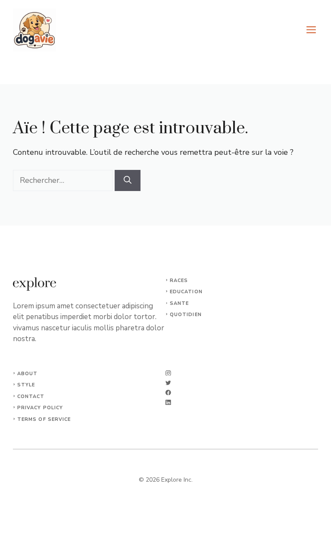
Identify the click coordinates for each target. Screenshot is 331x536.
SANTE (179, 303)
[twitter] (168, 383)
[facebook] (168, 392)
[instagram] (168, 373)
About (27, 373)
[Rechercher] (128, 180)
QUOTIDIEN (186, 314)
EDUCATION (186, 291)
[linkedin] (168, 402)
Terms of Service (44, 419)
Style (26, 385)
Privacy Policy (40, 407)
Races (179, 280)
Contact (31, 396)
